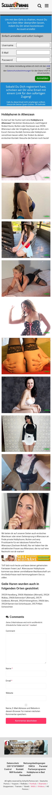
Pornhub (32, 784)
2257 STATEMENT (15, 766)
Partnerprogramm (37, 769)
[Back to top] (47, 789)
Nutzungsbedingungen (34, 763)
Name (9, 668)
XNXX (33, 786)
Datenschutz (13, 763)
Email (9, 681)
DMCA (32, 766)
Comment (10, 631)
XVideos (41, 786)
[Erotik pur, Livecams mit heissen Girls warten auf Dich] (26, 560)
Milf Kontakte (15, 772)
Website (9, 693)
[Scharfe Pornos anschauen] (15, 6)
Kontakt (20, 769)
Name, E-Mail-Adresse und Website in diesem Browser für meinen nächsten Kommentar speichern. (23, 711)
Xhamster (42, 784)
